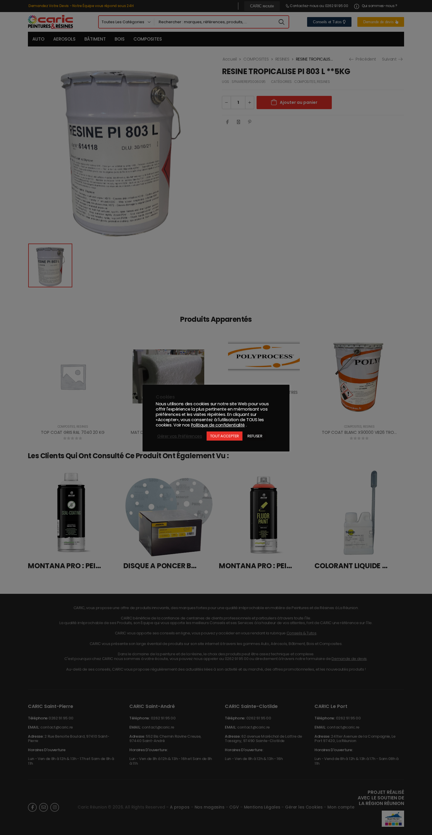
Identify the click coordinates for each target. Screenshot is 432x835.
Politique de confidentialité (218, 425)
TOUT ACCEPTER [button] (224, 436)
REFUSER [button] (254, 436)
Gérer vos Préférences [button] (179, 436)
